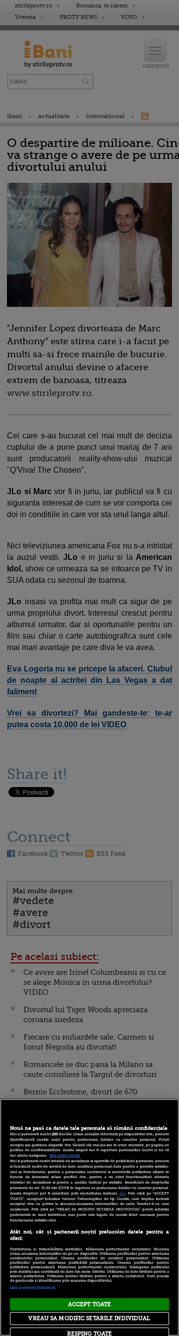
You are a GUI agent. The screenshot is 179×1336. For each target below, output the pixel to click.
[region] (89, 1217)
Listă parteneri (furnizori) (32, 1288)
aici (122, 1194)
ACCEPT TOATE (89, 1304)
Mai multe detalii (65, 1156)
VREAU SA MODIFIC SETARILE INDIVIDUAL (89, 1318)
